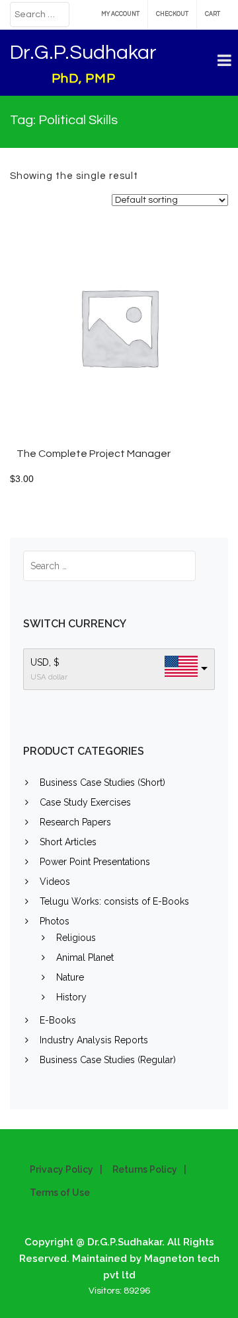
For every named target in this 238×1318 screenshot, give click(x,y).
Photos (54, 921)
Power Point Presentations (95, 861)
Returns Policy (144, 1169)
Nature (70, 977)
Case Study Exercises (85, 802)
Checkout (172, 14)
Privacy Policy (61, 1169)
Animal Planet (85, 957)
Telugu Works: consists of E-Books (114, 901)
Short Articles (68, 842)
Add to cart (155, 333)
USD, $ (45, 662)
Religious (76, 937)
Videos (55, 881)
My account (120, 14)
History (71, 997)
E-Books (58, 1020)
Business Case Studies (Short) (102, 782)
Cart (212, 14)
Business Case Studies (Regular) (108, 1060)
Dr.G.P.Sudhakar (83, 52)
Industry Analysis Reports (94, 1040)
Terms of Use (60, 1192)
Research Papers (75, 822)
